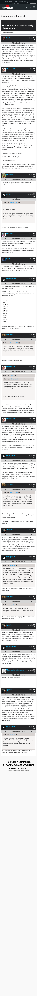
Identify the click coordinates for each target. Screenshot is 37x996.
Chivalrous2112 (14, 202)
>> (19, 202)
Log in (3, 32)
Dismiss (33, 2)
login (15, 765)
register (28, 765)
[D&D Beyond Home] (7, 7)
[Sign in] (30, 7)
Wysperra (12, 375)
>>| (32, 21)
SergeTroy (12, 565)
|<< (4, 21)
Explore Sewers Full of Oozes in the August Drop (15, 2)
